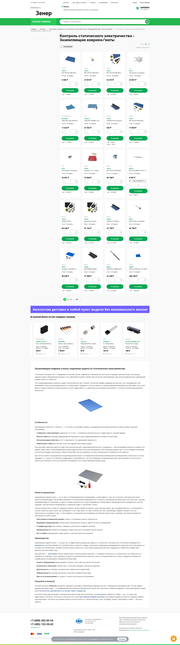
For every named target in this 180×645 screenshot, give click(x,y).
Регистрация (144, 2)
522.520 (83, 342)
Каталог (66, 2)
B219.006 (61, 342)
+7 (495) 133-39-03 (38, 2)
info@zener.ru (36, 8)
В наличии (68, 47)
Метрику (73, 639)
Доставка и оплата (79, 2)
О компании (103, 2)
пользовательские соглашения (139, 630)
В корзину (70, 90)
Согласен (121, 639)
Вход (135, 2)
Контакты (114, 2)
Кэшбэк (93, 2)
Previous (138, 319)
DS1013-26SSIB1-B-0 (132, 342)
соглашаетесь (94, 639)
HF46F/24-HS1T (41, 342)
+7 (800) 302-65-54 (42, 620)
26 (77, 299)
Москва (66, 6)
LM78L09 (106, 342)
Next (142, 319)
